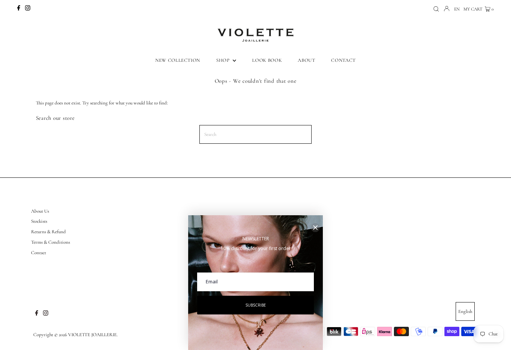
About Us (40, 211)
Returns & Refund (48, 232)
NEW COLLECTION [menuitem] (177, 60)
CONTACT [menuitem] (343, 60)
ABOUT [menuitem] (306, 60)
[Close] (315, 227)
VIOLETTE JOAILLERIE (92, 335)
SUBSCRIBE (255, 305)
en (457, 9)
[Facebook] (18, 9)
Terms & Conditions (50, 242)
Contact (38, 253)
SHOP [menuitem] (223, 60)
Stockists (39, 221)
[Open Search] (436, 9)
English (465, 311)
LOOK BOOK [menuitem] (267, 60)
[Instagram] (27, 9)
